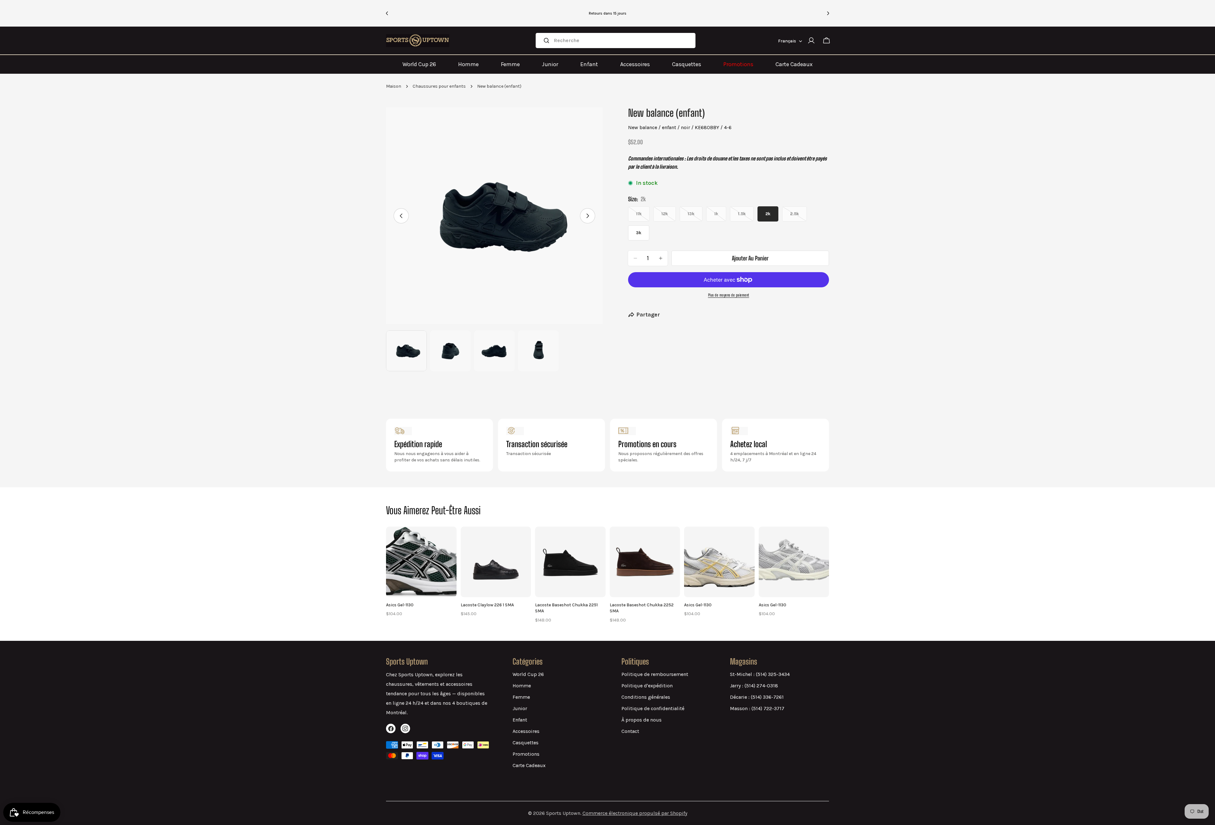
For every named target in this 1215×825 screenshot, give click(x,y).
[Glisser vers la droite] (587, 215)
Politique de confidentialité (652, 708)
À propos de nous (641, 720)
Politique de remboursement (654, 674)
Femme (510, 64)
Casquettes (686, 64)
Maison (393, 86)
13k (695, 216)
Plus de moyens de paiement (728, 295)
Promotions (738, 64)
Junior (550, 64)
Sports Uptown (563, 813)
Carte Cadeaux (794, 64)
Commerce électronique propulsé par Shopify (635, 813)
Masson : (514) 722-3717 (757, 708)
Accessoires (635, 64)
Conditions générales (645, 697)
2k (767, 213)
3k (638, 232)
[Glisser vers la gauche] (401, 215)
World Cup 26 (419, 64)
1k (720, 216)
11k (643, 216)
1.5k (746, 216)
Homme (468, 64)
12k (668, 216)
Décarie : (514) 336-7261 (757, 697)
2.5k (798, 216)
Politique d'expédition (647, 686)
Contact (630, 731)
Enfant (589, 64)
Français (787, 41)
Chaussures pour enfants (439, 86)
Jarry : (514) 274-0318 (754, 686)
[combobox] (615, 40)
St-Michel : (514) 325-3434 (760, 674)
